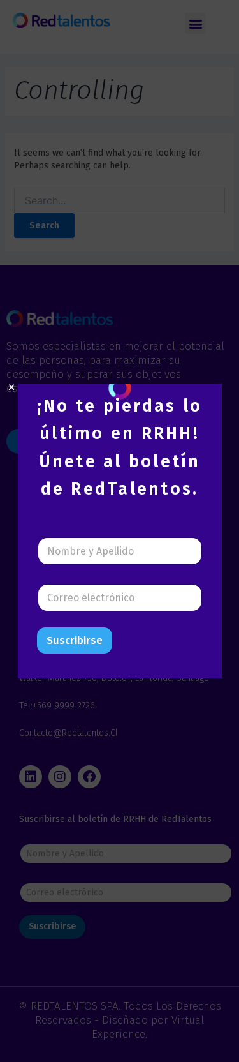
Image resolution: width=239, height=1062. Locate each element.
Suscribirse (75, 640)
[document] (119, 531)
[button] (11, 387)
